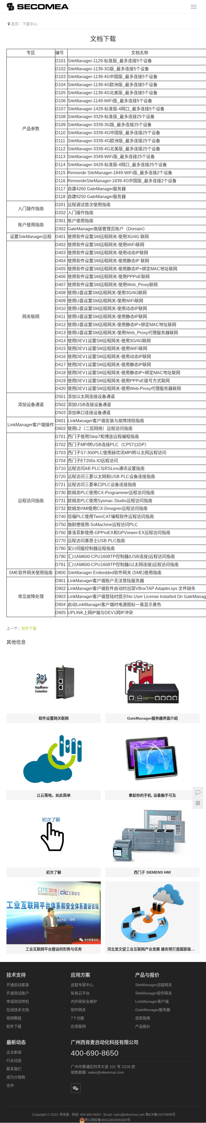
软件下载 (28, 628)
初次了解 (53, 872)
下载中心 (29, 24)
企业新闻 (13, 1052)
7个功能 (77, 1018)
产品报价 (142, 1026)
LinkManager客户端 (152, 1001)
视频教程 (13, 1018)
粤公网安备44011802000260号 (107, 1120)
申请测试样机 (17, 1001)
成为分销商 (15, 1077)
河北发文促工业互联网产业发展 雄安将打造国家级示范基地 (152, 949)
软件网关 (78, 1010)
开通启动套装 (17, 985)
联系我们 (13, 1069)
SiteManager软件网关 (153, 993)
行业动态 (13, 1060)
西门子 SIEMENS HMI (152, 872)
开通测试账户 (17, 993)
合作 (10, 1085)
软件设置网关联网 (54, 718)
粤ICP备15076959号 (160, 1115)
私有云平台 (80, 993)
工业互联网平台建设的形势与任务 (53, 949)
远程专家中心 (82, 985)
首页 (15, 24)
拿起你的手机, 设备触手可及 (152, 795)
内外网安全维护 (84, 1001)
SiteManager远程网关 (153, 985)
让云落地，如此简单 (54, 795)
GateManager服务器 (152, 1010)
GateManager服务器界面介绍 (152, 718)
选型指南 (142, 1018)
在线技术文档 (17, 1010)
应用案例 (78, 1026)
